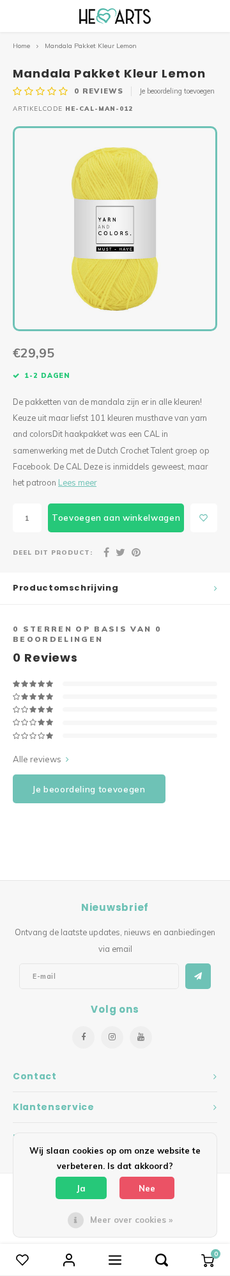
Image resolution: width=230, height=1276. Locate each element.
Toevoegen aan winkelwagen (116, 517)
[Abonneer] (198, 976)
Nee (147, 1188)
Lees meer (77, 482)
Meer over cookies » (131, 1220)
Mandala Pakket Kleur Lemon (91, 46)
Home (21, 46)
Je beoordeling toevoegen (177, 90)
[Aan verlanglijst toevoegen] (203, 517)
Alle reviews (37, 759)
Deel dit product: (53, 552)
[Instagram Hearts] (112, 1037)
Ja (81, 1188)
